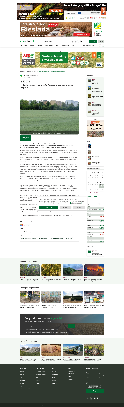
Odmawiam (79, 207)
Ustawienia (65, 207)
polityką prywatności (76, 203)
